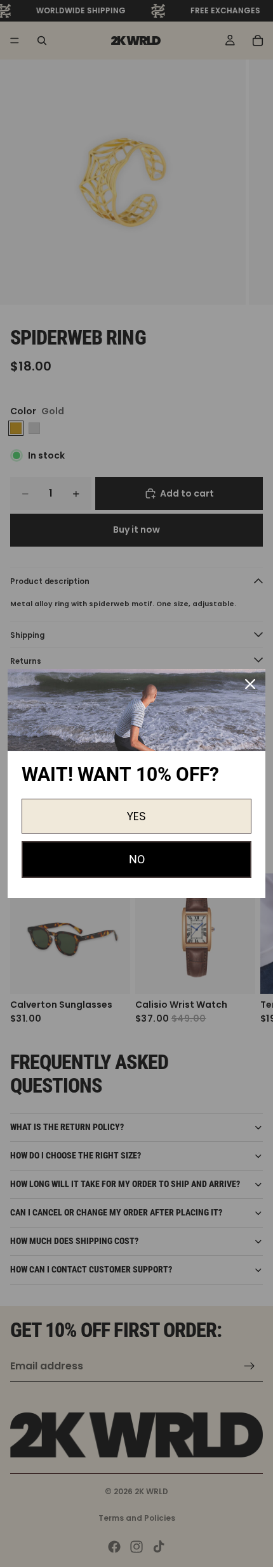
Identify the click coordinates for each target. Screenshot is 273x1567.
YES (136, 816)
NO (137, 859)
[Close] (250, 684)
